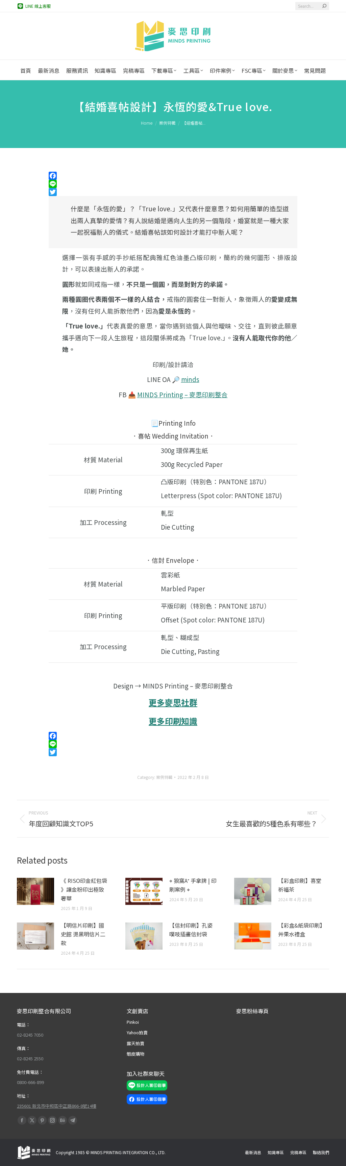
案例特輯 (164, 777)
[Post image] (35, 891)
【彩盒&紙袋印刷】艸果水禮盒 (301, 929)
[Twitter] (173, 192)
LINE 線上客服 (38, 6)
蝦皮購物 (135, 1054)
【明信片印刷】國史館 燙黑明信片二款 (83, 934)
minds (190, 379)
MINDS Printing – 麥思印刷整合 (182, 394)
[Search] (324, 6)
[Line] (173, 184)
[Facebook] (173, 176)
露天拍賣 (135, 1043)
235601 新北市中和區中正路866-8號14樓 (56, 1106)
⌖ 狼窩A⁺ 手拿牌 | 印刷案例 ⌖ (193, 884)
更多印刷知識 (173, 721)
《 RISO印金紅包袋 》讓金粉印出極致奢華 (84, 889)
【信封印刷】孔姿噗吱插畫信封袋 (191, 929)
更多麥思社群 (173, 702)
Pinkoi (133, 1022)
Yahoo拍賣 (137, 1032)
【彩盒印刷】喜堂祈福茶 (299, 884)
